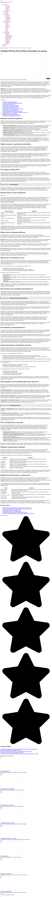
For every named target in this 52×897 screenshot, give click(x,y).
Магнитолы (8, 10)
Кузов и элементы (7, 21)
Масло (7, 27)
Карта (4, 45)
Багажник (8, 24)
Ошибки (7, 34)
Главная (4, 4)
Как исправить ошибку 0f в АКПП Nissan (12, 511)
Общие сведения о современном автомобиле (12, 103)
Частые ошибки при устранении (10, 113)
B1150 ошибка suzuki (5, 771)
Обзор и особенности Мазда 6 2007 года (11, 510)
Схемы (7, 12)
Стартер (7, 20)
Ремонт (7, 40)
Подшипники (8, 35)
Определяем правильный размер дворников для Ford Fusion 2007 (17, 507)
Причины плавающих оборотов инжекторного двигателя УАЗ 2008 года (18, 513)
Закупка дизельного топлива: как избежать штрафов (12, 752)
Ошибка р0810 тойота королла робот (8, 838)
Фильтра (7, 43)
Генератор (8, 14)
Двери (7, 25)
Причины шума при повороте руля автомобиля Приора (15, 512)
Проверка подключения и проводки (11, 114)
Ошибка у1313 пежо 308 (6, 873)
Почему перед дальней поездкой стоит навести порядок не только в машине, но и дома (19, 753)
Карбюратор (8, 18)
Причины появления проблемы (10, 101)
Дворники (8, 26)
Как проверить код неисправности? (10, 109)
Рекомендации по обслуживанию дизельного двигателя (15, 112)
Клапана (7, 33)
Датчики (7, 16)
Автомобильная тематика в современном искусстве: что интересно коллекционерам (19, 749)
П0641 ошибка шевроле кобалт (7, 805)
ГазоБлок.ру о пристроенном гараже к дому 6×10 (11, 750)
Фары (7, 30)
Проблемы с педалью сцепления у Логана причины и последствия (17, 508)
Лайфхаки (8, 5)
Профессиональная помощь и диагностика (12, 115)
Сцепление (8, 41)
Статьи (7, 9)
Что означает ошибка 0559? (9, 104)
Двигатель (5, 13)
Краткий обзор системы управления (11, 105)
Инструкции (5, 11)
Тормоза (7, 42)
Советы (7, 8)
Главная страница (4, 47)
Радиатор (8, 19)
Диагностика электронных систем (10, 107)
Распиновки (8, 37)
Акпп (7, 22)
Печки (7, 28)
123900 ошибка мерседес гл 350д (8, 822)
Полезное (8, 6)
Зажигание (8, 17)
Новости (5, 44)
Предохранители (9, 36)
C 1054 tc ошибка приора (6, 891)
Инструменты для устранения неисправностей (13, 108)
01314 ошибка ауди (5, 856)
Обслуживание (6, 32)
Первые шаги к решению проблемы (11, 106)
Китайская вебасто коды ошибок (8, 788)
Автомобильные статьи (6, 2)
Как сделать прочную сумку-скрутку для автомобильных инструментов (16, 751)
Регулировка (8, 38)
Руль (7, 29)
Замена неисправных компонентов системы (12, 111)
